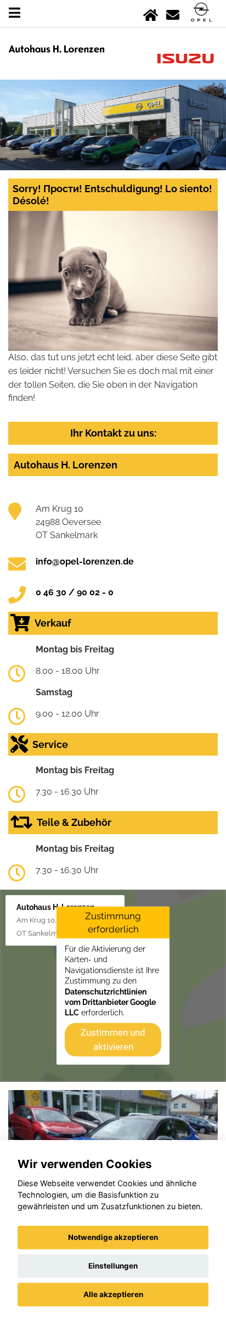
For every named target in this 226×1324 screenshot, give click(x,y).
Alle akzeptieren (113, 1294)
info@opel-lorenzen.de (85, 561)
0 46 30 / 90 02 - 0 (75, 592)
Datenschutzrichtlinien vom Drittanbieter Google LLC (110, 1002)
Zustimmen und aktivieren (113, 1039)
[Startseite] (150, 13)
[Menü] (14, 12)
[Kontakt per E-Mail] (172, 13)
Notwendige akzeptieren (113, 1237)
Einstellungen (113, 1265)
